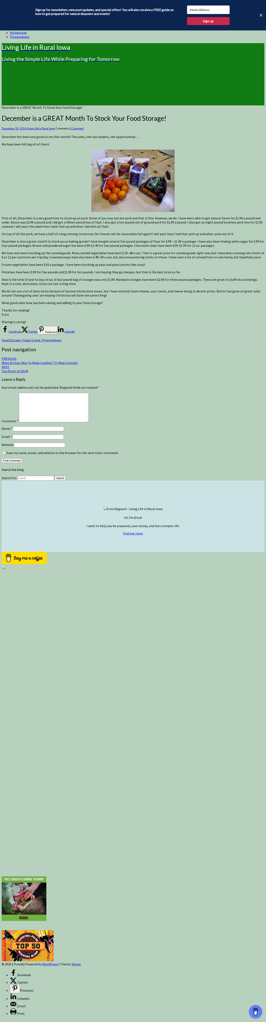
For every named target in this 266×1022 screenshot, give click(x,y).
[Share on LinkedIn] (13, 998)
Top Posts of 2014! (15, 369)
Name (7, 428)
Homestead (18, 33)
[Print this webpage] (13, 1013)
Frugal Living (31, 340)
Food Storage (11, 340)
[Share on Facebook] (13, 975)
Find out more (133, 533)
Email (7, 437)
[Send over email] (13, 1006)
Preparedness (20, 37)
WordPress (50, 964)
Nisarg (76, 964)
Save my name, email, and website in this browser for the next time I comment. (62, 453)
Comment (10, 421)
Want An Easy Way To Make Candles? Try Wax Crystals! (40, 361)
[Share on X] (13, 982)
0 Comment (76, 128)
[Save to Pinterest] (15, 988)
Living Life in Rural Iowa (41, 128)
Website (7, 445)
